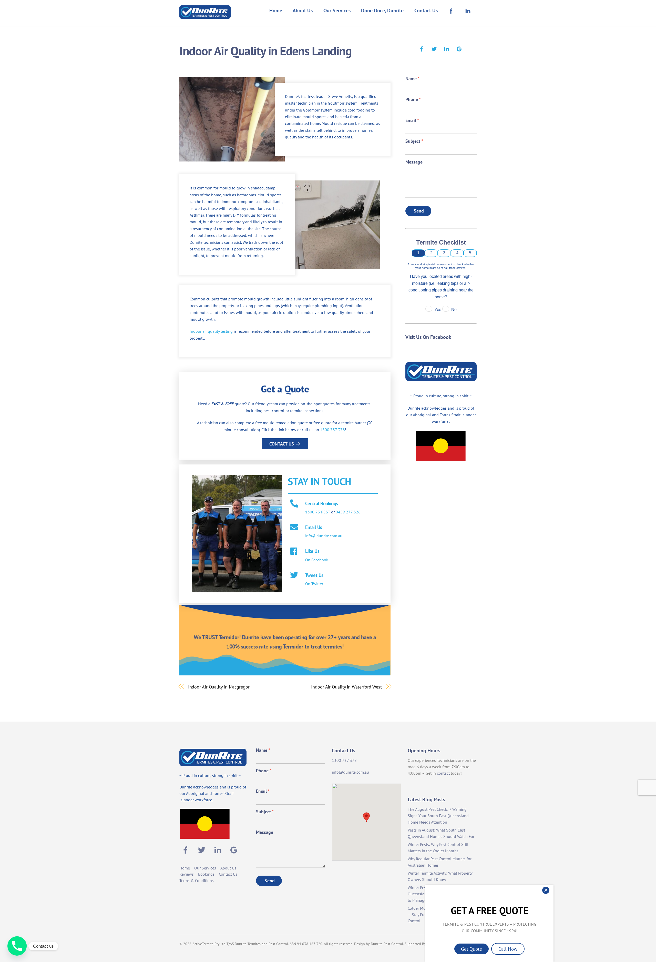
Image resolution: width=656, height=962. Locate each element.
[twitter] (434, 48)
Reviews (186, 874)
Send (419, 211)
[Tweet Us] (294, 575)
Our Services (337, 10)
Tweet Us (314, 575)
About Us (303, 10)
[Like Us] (294, 551)
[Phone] (17, 946)
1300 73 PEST (317, 511)
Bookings (206, 874)
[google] (459, 48)
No (454, 309)
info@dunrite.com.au (323, 535)
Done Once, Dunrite (382, 10)
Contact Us (426, 10)
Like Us (312, 551)
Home (275, 10)
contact (443, 773)
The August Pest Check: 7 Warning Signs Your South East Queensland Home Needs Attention (438, 816)
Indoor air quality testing (211, 331)
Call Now (507, 949)
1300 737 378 (332, 429)
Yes (437, 309)
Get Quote (471, 949)
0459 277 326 (348, 511)
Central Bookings (321, 503)
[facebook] (421, 48)
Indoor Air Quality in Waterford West (346, 687)
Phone (413, 99)
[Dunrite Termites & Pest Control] (205, 15)
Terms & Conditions (196, 880)
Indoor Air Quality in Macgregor (219, 687)
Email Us (313, 527)
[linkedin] (447, 48)
